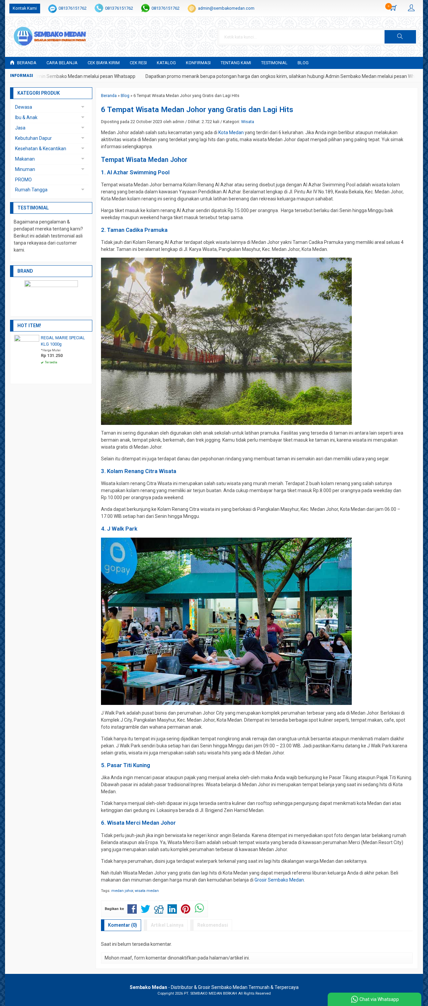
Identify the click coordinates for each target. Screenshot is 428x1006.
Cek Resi (138, 62)
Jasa (20, 127)
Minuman (25, 169)
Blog (303, 62)
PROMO (23, 179)
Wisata (247, 121)
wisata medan (147, 891)
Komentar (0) (122, 925)
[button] (400, 36)
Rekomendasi (212, 925)
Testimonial (274, 62)
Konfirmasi (198, 62)
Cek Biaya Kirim (104, 62)
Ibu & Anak (26, 117)
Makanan (25, 159)
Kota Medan (231, 132)
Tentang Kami (236, 62)
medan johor (122, 891)
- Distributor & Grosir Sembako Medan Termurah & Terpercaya (214, 987)
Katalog (166, 62)
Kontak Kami (25, 8)
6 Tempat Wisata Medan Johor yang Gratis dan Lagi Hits (197, 109)
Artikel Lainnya (167, 925)
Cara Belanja (62, 62)
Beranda (26, 62)
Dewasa (23, 107)
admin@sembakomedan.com (226, 8)
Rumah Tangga (31, 189)
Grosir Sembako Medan (279, 880)
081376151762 (73, 8)
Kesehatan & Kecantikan (40, 148)
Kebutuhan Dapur (33, 138)
